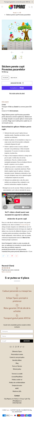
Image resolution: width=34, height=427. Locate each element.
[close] (32, 2)
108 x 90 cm (14, 77)
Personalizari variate (17, 354)
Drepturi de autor (17, 385)
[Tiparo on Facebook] (13, 347)
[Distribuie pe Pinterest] (12, 256)
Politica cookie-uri (17, 379)
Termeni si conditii (17, 374)
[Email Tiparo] (10, 347)
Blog (17, 363)
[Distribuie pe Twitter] (3, 256)
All (20, 12)
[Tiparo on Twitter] (21, 347)
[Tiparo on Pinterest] (18, 347)
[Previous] (12, 52)
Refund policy (17, 369)
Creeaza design (24, 224)
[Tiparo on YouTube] (23, 347)
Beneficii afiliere (17, 360)
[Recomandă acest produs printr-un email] (16, 256)
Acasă (15, 12)
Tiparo (7, 410)
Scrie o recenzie (6, 272)
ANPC (17, 388)
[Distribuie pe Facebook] (7, 256)
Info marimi (5, 102)
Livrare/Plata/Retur (17, 376)
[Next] (21, 52)
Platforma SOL (17, 391)
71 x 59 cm (5, 77)
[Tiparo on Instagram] (16, 347)
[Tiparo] (17, 7)
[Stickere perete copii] (17, 35)
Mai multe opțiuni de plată (17, 93)
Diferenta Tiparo (17, 351)
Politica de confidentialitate (17, 382)
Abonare (26, 341)
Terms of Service (17, 366)
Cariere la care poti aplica (17, 357)
